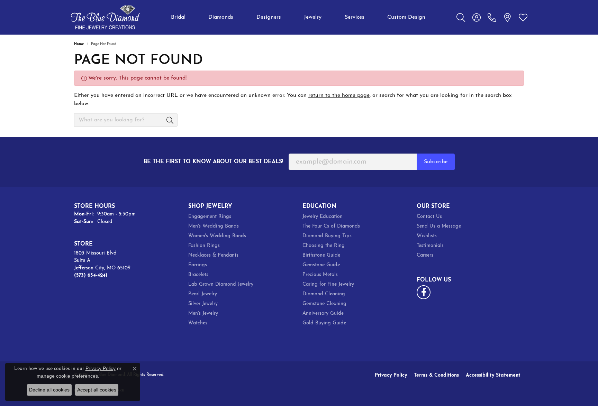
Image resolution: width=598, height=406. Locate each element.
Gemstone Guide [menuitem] (321, 265)
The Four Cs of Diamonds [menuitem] (331, 226)
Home (79, 44)
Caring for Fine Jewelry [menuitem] (328, 284)
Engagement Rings (209, 216)
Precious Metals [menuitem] (320, 274)
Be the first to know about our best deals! (213, 162)
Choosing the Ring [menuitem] (323, 245)
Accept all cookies (96, 390)
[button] (460, 17)
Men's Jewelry (203, 313)
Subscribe (435, 162)
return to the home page (339, 95)
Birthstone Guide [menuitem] (321, 255)
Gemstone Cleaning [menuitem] (324, 303)
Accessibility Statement (493, 375)
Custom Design (406, 17)
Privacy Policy (391, 375)
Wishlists (427, 236)
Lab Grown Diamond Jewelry (220, 284)
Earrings (197, 265)
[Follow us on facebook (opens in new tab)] (424, 292)
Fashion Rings (204, 245)
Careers (425, 255)
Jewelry (312, 17)
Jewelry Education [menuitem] (322, 216)
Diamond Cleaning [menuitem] (323, 294)
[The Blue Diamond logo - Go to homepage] (105, 17)
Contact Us (429, 216)
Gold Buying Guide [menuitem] (324, 323)
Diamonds (220, 17)
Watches (197, 323)
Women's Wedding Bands (217, 236)
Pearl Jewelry (202, 294)
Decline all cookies (49, 390)
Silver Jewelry (203, 303)
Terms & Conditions (436, 375)
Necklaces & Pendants (213, 255)
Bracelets (198, 274)
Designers (268, 17)
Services (354, 17)
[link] (492, 17)
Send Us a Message (439, 226)
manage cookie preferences (67, 376)
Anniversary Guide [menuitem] (323, 313)
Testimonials (430, 245)
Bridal (178, 17)
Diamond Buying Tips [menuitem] (327, 236)
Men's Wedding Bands (213, 226)
